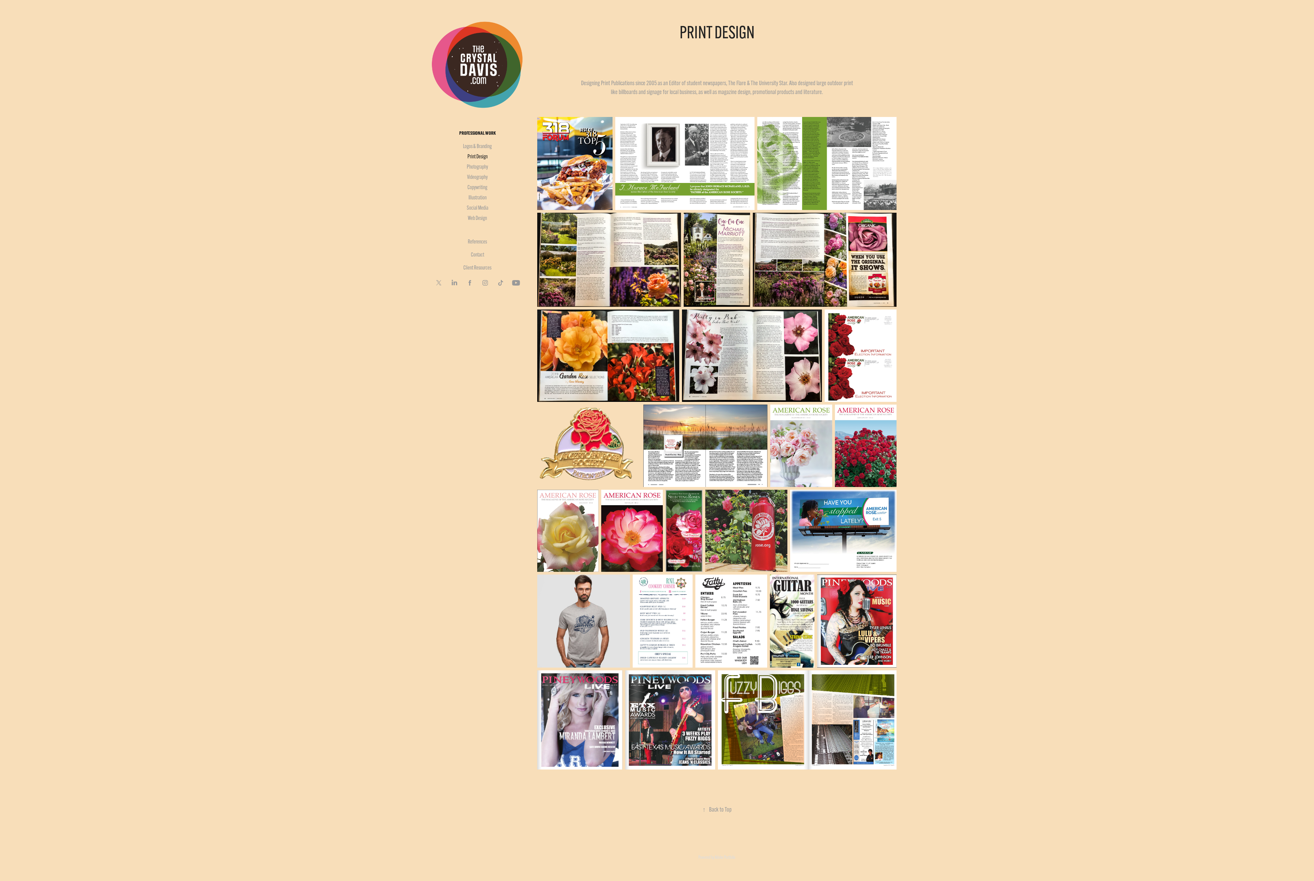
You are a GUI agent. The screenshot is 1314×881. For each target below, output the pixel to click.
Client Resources (477, 267)
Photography (477, 166)
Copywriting (477, 187)
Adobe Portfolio (725, 857)
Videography (477, 177)
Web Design (477, 218)
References (477, 241)
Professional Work (477, 133)
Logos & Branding (477, 146)
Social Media (477, 208)
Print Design (477, 156)
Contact (477, 254)
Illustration (477, 197)
